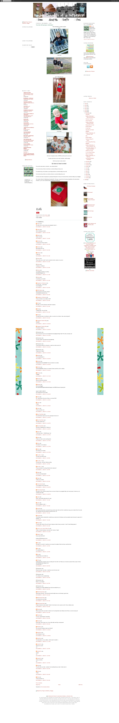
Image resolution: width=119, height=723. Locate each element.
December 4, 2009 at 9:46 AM (43, 680)
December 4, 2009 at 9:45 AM (43, 668)
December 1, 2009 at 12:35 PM (43, 429)
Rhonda (38, 609)
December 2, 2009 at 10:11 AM (43, 531)
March (87, 174)
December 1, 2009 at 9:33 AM (43, 317)
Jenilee (38, 223)
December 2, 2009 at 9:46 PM (43, 589)
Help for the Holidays (89, 153)
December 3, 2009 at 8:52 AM (43, 612)
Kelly (38, 665)
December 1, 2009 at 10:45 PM (43, 487)
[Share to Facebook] (40, 217)
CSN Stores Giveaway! (91, 186)
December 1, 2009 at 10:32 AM (43, 341)
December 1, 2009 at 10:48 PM (43, 494)
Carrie (38, 396)
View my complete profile (89, 39)
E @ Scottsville (40, 489)
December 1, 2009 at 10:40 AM (43, 352)
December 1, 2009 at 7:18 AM (43, 238)
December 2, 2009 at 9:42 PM (43, 583)
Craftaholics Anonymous (28, 110)
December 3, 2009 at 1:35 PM (43, 648)
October (87, 163)
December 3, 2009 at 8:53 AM (43, 618)
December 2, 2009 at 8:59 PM (43, 565)
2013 (86, 105)
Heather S (39, 534)
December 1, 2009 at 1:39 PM (43, 458)
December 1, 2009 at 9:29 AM (43, 300)
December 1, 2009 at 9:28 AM (43, 287)
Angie (38, 472)
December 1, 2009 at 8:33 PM (43, 481)
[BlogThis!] (37, 217)
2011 (86, 108)
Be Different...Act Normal (28, 98)
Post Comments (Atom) (45, 686)
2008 (86, 179)
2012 (86, 106)
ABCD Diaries (39, 290)
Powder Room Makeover (28, 111)
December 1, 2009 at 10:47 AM (43, 376)
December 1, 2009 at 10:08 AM (43, 323)
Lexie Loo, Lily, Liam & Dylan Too (43, 528)
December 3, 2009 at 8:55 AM (43, 624)
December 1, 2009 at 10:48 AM (43, 394)
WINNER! (87, 131)
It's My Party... (88, 128)
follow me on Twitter (92, 98)
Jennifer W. (39, 644)
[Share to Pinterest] (41, 217)
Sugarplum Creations (28, 101)
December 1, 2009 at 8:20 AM (43, 250)
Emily (38, 431)
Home (59, 684)
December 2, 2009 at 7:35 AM (43, 520)
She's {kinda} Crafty (27, 139)
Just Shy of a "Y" (27, 106)
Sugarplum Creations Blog (42, 320)
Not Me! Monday (89, 126)
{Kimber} (38, 241)
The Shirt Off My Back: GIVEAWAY (44, 25)
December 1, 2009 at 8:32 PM (43, 475)
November (88, 161)
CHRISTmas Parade (89, 150)
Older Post (80, 684)
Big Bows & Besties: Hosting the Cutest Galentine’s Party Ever (28, 94)
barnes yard (26, 119)
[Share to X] (38, 217)
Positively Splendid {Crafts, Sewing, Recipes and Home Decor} (29, 154)
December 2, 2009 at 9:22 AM (43, 525)
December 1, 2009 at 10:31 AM (43, 335)
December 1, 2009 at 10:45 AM (43, 358)
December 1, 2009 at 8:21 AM (43, 255)
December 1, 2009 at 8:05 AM (43, 244)
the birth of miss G (27, 129)
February (87, 176)
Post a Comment (39, 682)
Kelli (38, 303)
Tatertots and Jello (27, 92)
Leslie (38, 496)
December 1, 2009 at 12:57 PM (43, 434)
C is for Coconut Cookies (90, 152)
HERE (87, 57)
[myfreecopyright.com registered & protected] (59, 696)
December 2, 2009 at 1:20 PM (43, 545)
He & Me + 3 (26, 152)
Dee (38, 542)
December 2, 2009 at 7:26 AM (43, 505)
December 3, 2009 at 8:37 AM (43, 600)
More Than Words (40, 414)
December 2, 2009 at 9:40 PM (43, 571)
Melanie (38, 235)
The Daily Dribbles (27, 132)
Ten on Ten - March (27, 136)
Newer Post (38, 684)
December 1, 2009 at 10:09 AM (43, 329)
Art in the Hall (89, 217)
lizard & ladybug (27, 143)
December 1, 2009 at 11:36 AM (43, 405)
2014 (86, 103)
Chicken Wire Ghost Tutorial (28, 99)
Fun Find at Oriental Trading (28, 144)
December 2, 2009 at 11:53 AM (43, 540)
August (87, 166)
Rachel (38, 522)
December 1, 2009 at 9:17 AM (43, 274)
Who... (87, 135)
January (87, 177)
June (87, 169)
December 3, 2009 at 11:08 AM (43, 629)
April (87, 172)
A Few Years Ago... (89, 120)
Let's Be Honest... (26, 149)
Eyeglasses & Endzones (41, 283)
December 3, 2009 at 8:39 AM (43, 606)
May (87, 171)
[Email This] (36, 217)
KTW (38, 560)
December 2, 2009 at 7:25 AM (43, 500)
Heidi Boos (39, 626)
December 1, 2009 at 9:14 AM (43, 267)
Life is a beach (26, 107)
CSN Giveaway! (90, 192)
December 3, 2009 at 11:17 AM (43, 641)
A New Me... (88, 114)
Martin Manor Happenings (29, 135)
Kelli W (92, 26)
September (88, 164)
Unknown (38, 246)
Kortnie (38, 258)
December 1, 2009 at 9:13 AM (43, 261)
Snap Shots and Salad (90, 129)
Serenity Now (26, 122)
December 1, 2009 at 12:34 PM (43, 417)
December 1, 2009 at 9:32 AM (43, 306)
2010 (86, 110)
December (88, 113)
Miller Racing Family (41, 591)
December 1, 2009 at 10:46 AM (43, 370)
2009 (86, 111)
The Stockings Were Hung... (91, 141)
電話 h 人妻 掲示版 (27, 133)
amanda (38, 508)
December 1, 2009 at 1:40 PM (43, 469)
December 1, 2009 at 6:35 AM (43, 226)
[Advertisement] (27, 68)
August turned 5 (26, 120)
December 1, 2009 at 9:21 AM (43, 280)
